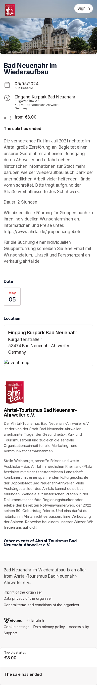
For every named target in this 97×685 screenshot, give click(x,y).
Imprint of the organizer (23, 592)
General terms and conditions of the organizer (41, 605)
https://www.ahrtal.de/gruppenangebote (43, 231)
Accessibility (79, 627)
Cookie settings (16, 627)
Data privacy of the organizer (28, 598)
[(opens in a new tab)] (48, 363)
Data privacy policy (49, 627)
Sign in (83, 8)
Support (10, 633)
